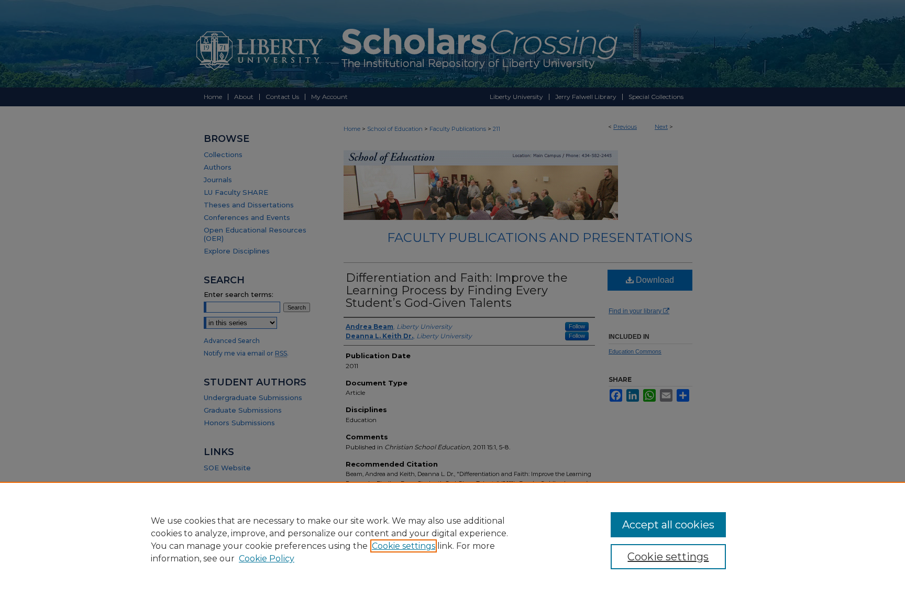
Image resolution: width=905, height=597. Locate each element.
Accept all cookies (668, 524)
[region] (452, 539)
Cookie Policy (266, 558)
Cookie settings (403, 546)
